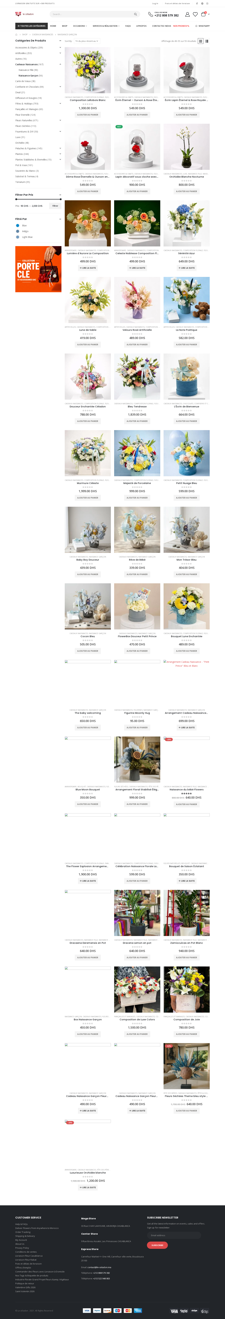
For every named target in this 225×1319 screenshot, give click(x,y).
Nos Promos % (181, 26)
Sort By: (68, 41)
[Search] (135, 14)
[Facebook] (197, 3)
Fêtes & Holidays (204, 1093)
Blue (17, 225)
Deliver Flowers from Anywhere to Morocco (37, 1228)
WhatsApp (204, 26)
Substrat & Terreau (25, 176)
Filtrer (55, 205)
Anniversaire (71, 250)
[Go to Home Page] (16, 35)
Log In (155, 3)
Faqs (128, 26)
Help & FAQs (21, 1224)
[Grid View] (200, 41)
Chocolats (188, 403)
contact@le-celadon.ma (99, 1267)
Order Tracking (22, 1232)
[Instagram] (207, 3)
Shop (65, 26)
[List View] (207, 41)
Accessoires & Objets (123, 97)
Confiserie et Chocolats (205, 403)
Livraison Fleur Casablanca (28, 1255)
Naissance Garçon (97, 557)
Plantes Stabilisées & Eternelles (31, 159)
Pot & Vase (21, 165)
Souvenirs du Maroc (25, 170)
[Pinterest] (202, 3)
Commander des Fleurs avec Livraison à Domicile (40, 1271)
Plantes (19, 154)
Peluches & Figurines (25, 148)
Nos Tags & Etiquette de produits (31, 1275)
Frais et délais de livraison (177, 3)
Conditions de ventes (26, 1251)
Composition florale (94, 97)
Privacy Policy (22, 1247)
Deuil (17, 92)
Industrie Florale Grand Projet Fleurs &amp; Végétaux (42, 1279)
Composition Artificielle (107, 327)
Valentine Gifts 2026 (25, 1287)
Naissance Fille (195, 174)
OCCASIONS (79, 26)
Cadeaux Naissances (74, 97)
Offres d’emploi (23, 1267)
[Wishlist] (195, 14)
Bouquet (82, 786)
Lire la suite (89, 268)
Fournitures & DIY (24, 131)
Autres (18, 58)
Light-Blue (17, 237)
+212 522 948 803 (101, 1278)
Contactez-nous (161, 26)
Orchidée (19, 142)
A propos (141, 26)
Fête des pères (155, 786)
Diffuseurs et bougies (26, 97)
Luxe (185, 174)
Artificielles (70, 327)
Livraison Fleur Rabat (25, 1259)
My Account (21, 1239)
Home (53, 26)
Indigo (17, 231)
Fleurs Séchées (121, 786)
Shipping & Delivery (25, 1235)
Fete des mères (170, 1093)
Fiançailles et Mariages (124, 1016)
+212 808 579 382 (101, 1272)
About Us (20, 1243)
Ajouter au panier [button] (87, 114)
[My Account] (187, 14)
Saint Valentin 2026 (24, 1291)
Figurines (138, 710)
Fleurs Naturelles (172, 863)
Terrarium (20, 182)
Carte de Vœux (23, 81)
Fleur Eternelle (22, 114)
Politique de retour (24, 1283)
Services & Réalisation (105, 26)
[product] (88, 70)
